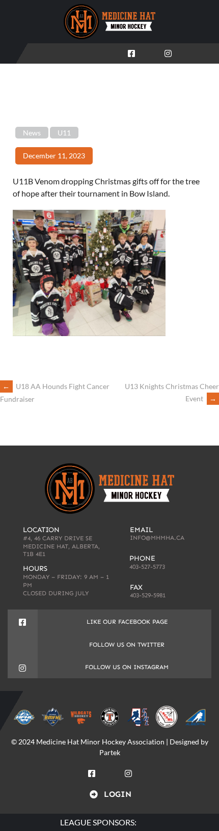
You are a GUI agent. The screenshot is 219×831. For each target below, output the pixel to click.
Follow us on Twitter (127, 644)
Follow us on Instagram (127, 667)
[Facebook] (131, 51)
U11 (64, 132)
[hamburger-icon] (204, 53)
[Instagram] (168, 51)
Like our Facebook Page (127, 621)
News (32, 132)
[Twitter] (150, 51)
